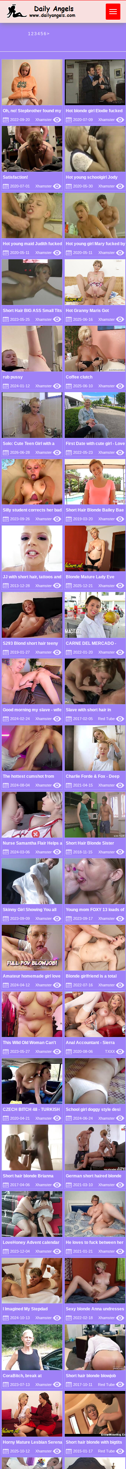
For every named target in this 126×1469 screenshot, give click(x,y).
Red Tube (111, 719)
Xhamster (48, 119)
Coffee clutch (79, 377)
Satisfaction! (15, 177)
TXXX (114, 1051)
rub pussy (13, 377)
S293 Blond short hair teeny (30, 643)
